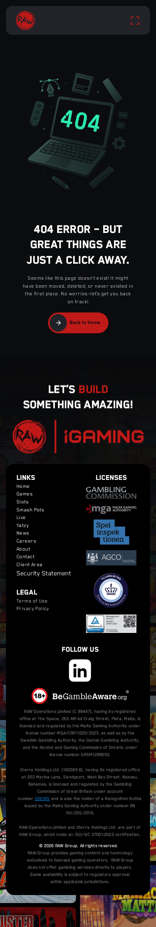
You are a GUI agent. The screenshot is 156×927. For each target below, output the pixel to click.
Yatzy (22, 526)
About (23, 549)
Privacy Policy (32, 609)
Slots (22, 502)
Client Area (29, 565)
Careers (26, 541)
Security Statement (43, 574)
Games (24, 494)
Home (23, 486)
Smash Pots (30, 510)
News (22, 534)
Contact (25, 557)
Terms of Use (32, 601)
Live (21, 518)
